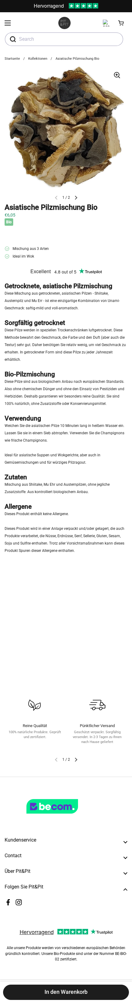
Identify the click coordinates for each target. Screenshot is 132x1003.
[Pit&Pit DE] (64, 23)
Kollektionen (37, 59)
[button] (121, 23)
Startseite (12, 59)
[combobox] (64, 39)
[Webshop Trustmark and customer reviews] (65, 816)
